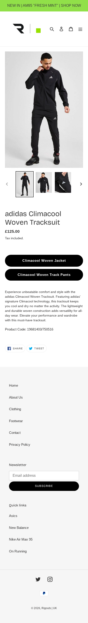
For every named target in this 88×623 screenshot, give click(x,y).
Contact (15, 433)
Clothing (15, 409)
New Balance (19, 528)
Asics (13, 516)
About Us (16, 397)
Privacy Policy (19, 444)
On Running (18, 551)
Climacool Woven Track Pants (44, 275)
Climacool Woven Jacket (44, 260)
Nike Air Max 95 (20, 539)
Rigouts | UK (49, 608)
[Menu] (80, 29)
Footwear (16, 421)
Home (13, 385)
